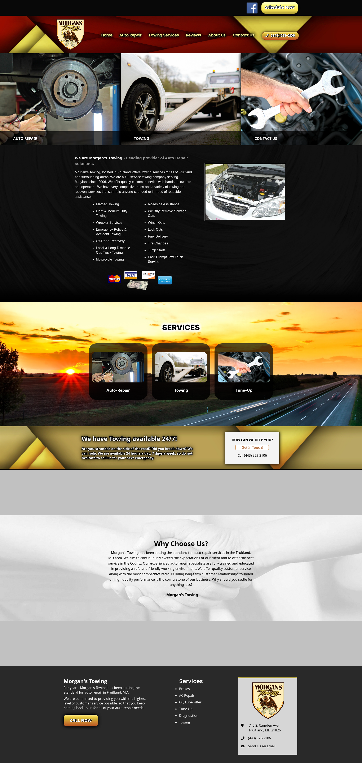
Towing (184, 722)
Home (106, 35)
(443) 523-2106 (283, 35)
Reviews (193, 35)
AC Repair (186, 695)
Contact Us (243, 35)
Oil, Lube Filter (190, 702)
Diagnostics (188, 715)
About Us (217, 35)
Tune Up (186, 709)
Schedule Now (279, 7)
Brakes (184, 688)
